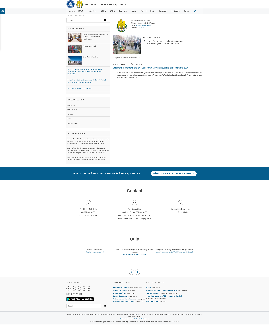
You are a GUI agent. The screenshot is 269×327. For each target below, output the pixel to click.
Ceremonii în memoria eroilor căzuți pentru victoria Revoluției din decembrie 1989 (150, 68)
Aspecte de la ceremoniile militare (126, 58)
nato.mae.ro (182, 290)
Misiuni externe (72, 123)
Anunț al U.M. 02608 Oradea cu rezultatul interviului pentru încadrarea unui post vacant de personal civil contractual (87, 158)
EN (195, 11)
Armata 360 (71, 105)
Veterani (70, 114)
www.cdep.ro (132, 296)
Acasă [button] (72, 11)
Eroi (152, 11)
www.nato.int (156, 287)
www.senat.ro (131, 293)
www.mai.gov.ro (139, 299)
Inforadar (163, 11)
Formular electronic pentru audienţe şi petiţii (134, 218)
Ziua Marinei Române (90, 57)
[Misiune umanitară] (75, 48)
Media (133, 11)
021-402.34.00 (141, 212)
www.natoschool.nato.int (168, 293)
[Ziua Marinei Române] (75, 60)
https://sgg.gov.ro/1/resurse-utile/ (134, 254)
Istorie (69, 119)
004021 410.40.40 (89, 209)
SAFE (112, 11)
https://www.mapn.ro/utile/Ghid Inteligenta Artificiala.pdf (174, 252)
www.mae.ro (138, 302)
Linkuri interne (122, 282)
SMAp (103, 11)
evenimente (80, 16)
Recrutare (123, 11)
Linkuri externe (155, 282)
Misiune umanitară (89, 46)
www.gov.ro (132, 290)
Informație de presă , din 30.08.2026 (79, 88)
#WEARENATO (72, 110)
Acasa (70, 16)
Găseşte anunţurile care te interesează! (173, 173)
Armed (144, 11)
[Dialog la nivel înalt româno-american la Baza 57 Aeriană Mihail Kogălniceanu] (75, 37)
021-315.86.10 (144, 215)
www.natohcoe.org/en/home (155, 298)
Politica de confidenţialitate (129, 319)
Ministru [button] (92, 11)
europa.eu (162, 301)
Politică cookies (144, 319)
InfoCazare (175, 11)
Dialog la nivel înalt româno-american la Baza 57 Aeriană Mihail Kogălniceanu (95, 36)
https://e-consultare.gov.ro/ (95, 252)
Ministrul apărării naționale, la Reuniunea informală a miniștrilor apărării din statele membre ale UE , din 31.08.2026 (85, 71)
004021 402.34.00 (88, 212)
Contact (187, 11)
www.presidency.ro (135, 287)
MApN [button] (81, 11)
